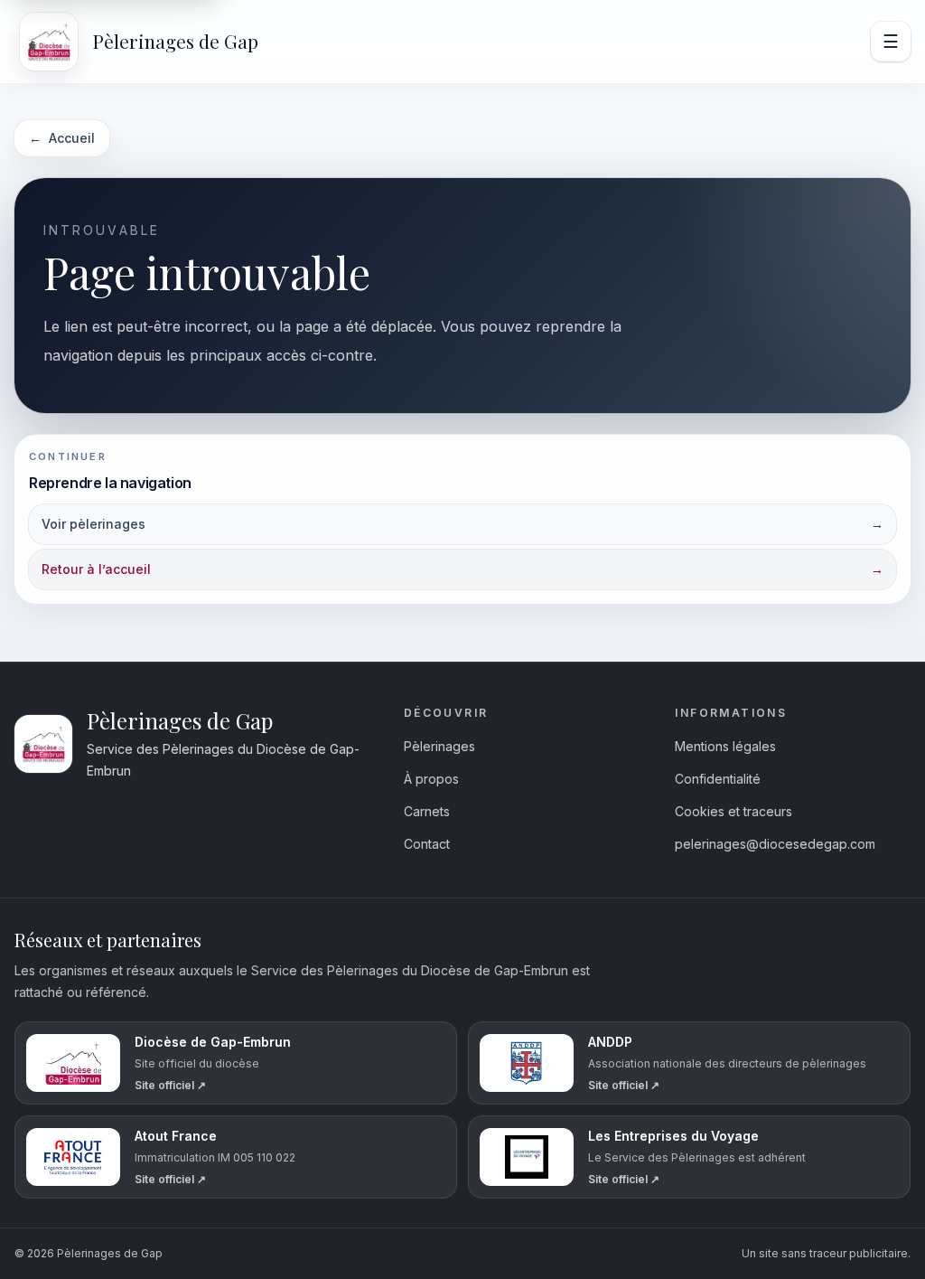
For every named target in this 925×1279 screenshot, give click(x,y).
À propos (431, 778)
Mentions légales (725, 746)
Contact (427, 843)
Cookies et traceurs (733, 811)
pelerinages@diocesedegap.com (775, 843)
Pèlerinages (439, 746)
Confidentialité (718, 778)
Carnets (427, 811)
